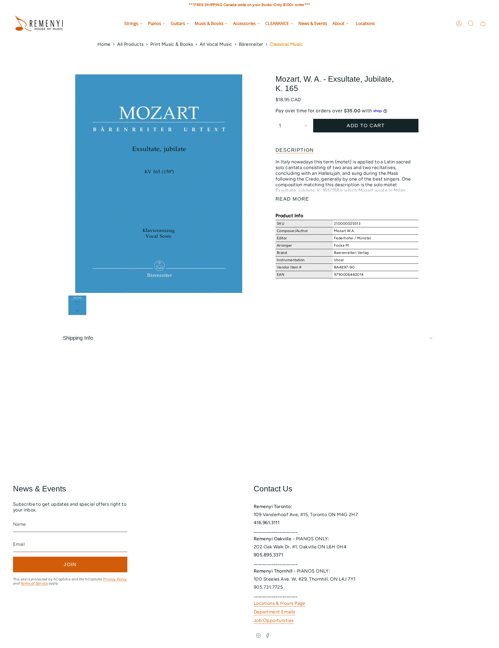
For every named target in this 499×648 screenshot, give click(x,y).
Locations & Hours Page (279, 603)
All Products (130, 44)
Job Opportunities (274, 620)
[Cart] (483, 23)
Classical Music (286, 44)
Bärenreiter (251, 44)
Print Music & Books (171, 44)
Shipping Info (78, 338)
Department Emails (274, 612)
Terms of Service (34, 583)
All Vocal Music (216, 44)
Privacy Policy (115, 579)
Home (104, 44)
